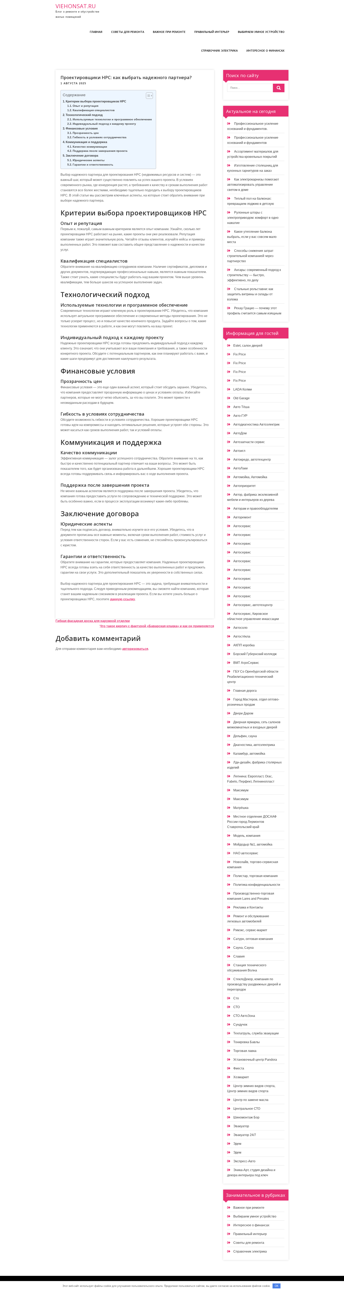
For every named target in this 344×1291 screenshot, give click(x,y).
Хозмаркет (241, 1077)
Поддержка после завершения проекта (100, 150)
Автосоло (240, 627)
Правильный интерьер (211, 32)
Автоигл (239, 450)
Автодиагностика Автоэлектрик (256, 424)
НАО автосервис (245, 853)
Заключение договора (82, 155)
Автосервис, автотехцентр (253, 605)
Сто (236, 998)
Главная (96, 32)
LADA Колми (242, 389)
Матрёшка (240, 807)
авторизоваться (135, 648)
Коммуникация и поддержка (86, 142)
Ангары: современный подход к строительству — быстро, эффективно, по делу (254, 275)
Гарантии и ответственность (93, 164)
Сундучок (240, 1024)
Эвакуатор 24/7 (244, 1135)
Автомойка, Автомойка (250, 477)
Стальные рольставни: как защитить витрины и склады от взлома (250, 294)
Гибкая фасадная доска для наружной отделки (93, 621)
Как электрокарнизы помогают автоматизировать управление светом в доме (253, 184)
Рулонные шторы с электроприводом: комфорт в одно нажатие (253, 218)
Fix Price (239, 354)
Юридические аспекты (89, 160)
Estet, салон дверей (247, 345)
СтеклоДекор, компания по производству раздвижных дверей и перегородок (254, 984)
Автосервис (242, 526)
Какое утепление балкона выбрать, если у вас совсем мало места (252, 237)
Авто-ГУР (240, 415)
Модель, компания (246, 835)
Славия (239, 956)
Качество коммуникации (90, 146)
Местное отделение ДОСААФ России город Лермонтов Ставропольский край (252, 822)
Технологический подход (84, 115)
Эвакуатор (241, 1126)
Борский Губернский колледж (255, 654)
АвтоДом (240, 433)
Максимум (240, 790)
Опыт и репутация (85, 105)
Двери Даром (243, 713)
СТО (236, 1007)
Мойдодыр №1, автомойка (252, 844)
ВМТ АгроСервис (246, 662)
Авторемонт (242, 517)
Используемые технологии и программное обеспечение (112, 119)
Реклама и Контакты (248, 907)
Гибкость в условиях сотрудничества (99, 137)
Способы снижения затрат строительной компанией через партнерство (250, 256)
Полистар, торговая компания (255, 876)
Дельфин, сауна (245, 736)
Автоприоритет (244, 486)
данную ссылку (122, 599)
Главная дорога (245, 690)
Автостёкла (241, 636)
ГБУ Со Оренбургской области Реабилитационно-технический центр (252, 677)
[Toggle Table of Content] (147, 95)
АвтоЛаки (240, 468)
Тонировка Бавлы (246, 1042)
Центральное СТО (246, 1108)
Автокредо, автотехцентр (252, 459)
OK (277, 1285)
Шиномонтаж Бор (246, 1117)
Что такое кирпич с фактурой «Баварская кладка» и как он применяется (157, 626)
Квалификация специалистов (94, 110)
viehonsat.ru (76, 6)
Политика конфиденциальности (256, 884)
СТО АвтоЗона (244, 1015)
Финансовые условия (82, 128)
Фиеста (238, 1068)
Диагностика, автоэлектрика (254, 745)
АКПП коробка (244, 645)
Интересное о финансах (265, 50)
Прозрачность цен (86, 132)
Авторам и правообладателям (255, 508)
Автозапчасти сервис (249, 442)
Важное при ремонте (169, 32)
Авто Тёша (241, 407)
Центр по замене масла (250, 1100)
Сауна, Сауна (243, 947)
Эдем (237, 1143)
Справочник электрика (219, 50)
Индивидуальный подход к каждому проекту (104, 123)
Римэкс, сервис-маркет (250, 930)
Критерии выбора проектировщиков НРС (96, 101)
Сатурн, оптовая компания (253, 939)
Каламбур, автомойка (249, 753)
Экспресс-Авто (244, 1161)
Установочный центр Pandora (255, 1059)
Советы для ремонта (127, 32)
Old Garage (241, 398)
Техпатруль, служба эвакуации (256, 1033)
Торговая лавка (244, 1051)
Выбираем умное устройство (261, 32)
